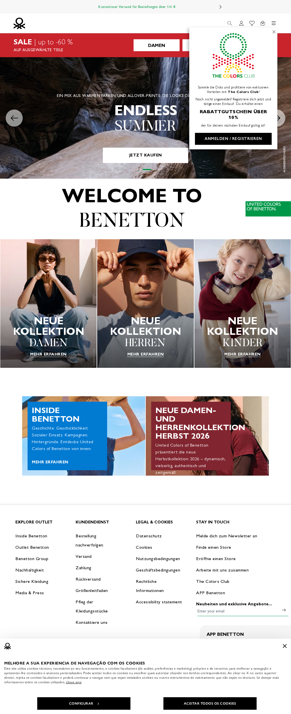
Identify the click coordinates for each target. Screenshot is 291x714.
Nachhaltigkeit (29, 570)
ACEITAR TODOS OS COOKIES (210, 703)
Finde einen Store (213, 547)
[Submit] (283, 609)
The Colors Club (213, 581)
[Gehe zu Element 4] (153, 169)
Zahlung (84, 567)
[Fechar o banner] (285, 646)
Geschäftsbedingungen (158, 570)
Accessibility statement (159, 601)
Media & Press (29, 592)
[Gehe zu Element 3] (147, 169)
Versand (84, 556)
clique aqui (74, 682)
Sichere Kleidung (31, 581)
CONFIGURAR (81, 703)
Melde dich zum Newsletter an (226, 535)
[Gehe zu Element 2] (140, 169)
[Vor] (220, 6)
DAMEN (156, 45)
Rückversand (88, 579)
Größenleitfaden (92, 590)
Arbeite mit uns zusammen (222, 570)
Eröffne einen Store (216, 558)
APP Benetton (210, 592)
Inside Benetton (31, 535)
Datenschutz (149, 535)
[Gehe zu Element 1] (137, 169)
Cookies (144, 547)
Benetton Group (31, 558)
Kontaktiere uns (92, 622)
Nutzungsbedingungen (158, 558)
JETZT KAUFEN (145, 155)
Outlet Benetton (32, 547)
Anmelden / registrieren (233, 138)
